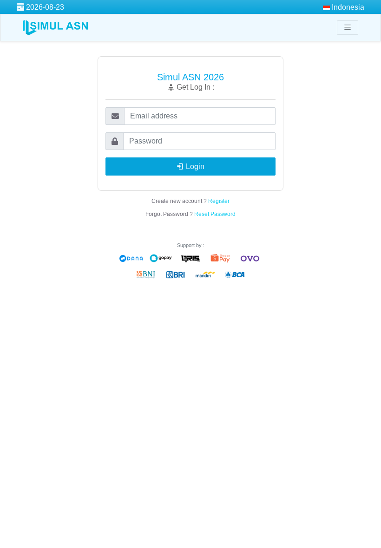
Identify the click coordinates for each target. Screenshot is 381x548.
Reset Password (215, 214)
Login (194, 166)
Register (219, 201)
